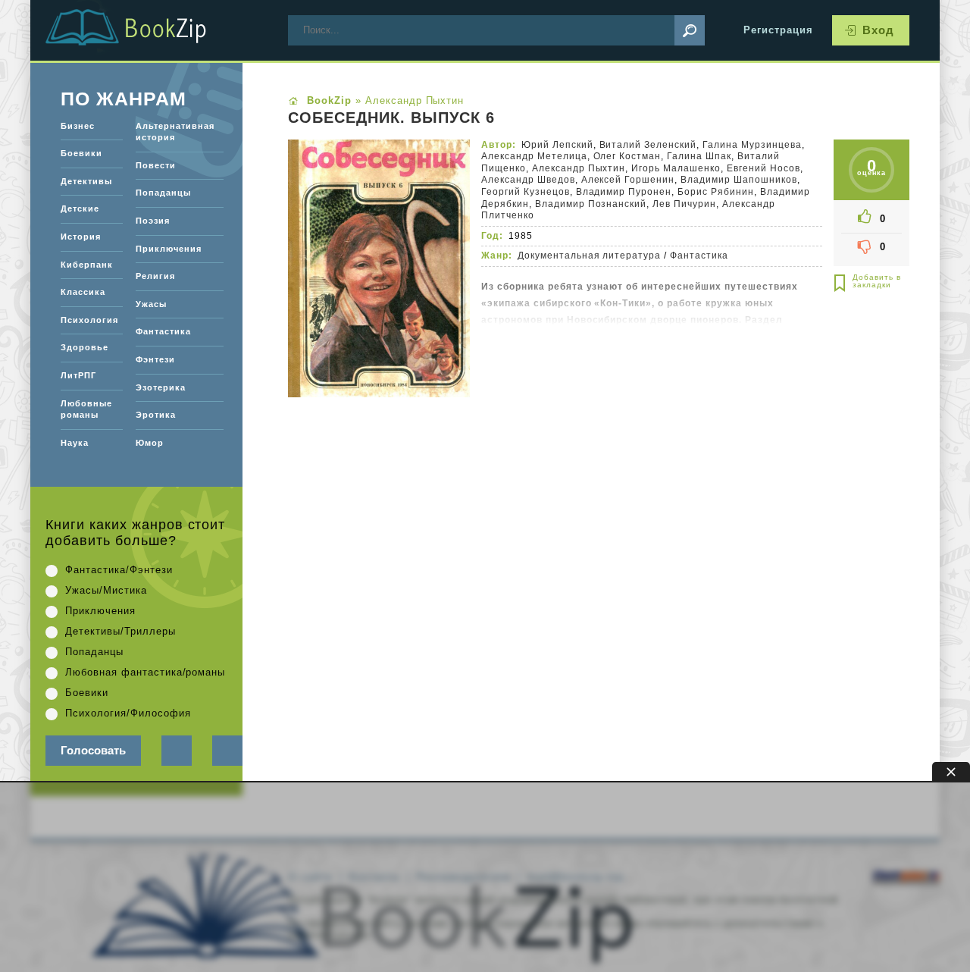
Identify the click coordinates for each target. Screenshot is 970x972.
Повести (156, 165)
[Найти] (689, 30)
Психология (89, 320)
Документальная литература (589, 255)
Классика (83, 291)
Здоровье (84, 347)
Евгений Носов (763, 168)
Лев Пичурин (684, 204)
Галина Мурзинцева (752, 145)
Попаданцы (163, 192)
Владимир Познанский (591, 204)
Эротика (156, 414)
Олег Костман (627, 156)
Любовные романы (86, 409)
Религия (155, 276)
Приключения (169, 248)
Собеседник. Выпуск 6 (391, 118)
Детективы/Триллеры (120, 631)
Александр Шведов (528, 179)
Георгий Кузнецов (525, 192)
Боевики (81, 153)
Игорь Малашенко (676, 168)
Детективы (86, 181)
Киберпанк (87, 264)
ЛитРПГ (78, 375)
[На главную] (144, 30)
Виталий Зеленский (648, 145)
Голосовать (93, 750)
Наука (75, 442)
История (81, 236)
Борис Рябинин (715, 192)
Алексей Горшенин (628, 179)
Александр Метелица (534, 156)
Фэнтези (155, 359)
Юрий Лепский (557, 145)
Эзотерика (161, 387)
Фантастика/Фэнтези (119, 569)
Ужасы (151, 304)
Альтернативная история (175, 132)
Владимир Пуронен (624, 192)
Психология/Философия (128, 713)
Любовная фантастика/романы (145, 672)
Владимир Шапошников (739, 179)
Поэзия (153, 220)
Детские (80, 208)
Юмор (150, 442)
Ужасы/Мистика (106, 590)
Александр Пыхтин (579, 168)
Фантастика (699, 255)
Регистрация (778, 30)
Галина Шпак (699, 156)
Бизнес (78, 125)
